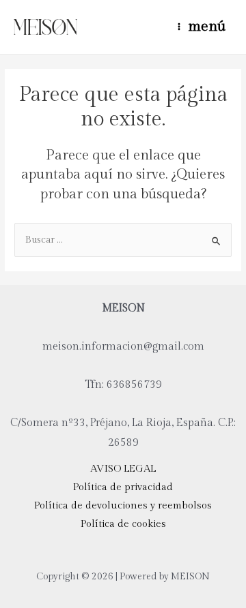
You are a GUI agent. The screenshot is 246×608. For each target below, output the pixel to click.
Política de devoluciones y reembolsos (123, 505)
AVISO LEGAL (123, 468)
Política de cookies (123, 524)
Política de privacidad (123, 487)
